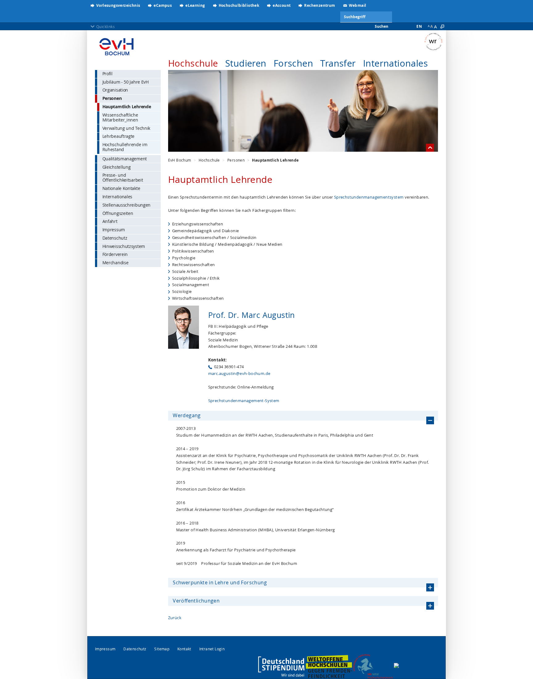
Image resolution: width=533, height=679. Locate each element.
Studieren (245, 63)
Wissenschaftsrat (435, 41)
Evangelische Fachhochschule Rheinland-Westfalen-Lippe (116, 44)
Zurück (174, 617)
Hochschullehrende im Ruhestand (124, 147)
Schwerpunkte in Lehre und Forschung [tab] (220, 582)
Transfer (338, 63)
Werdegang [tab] (187, 415)
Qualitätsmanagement (124, 159)
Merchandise (115, 262)
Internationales (395, 63)
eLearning (195, 5)
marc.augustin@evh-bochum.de (239, 373)
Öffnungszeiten (117, 213)
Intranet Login (212, 649)
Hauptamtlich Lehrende (126, 106)
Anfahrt (110, 221)
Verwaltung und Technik (126, 128)
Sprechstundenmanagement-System (243, 400)
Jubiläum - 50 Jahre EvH (125, 82)
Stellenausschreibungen (126, 205)
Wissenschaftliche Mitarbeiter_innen (120, 117)
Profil (107, 73)
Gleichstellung (116, 167)
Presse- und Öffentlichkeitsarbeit (122, 177)
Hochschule (193, 63)
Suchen (381, 26)
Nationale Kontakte (121, 188)
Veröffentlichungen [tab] (196, 601)
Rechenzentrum (319, 5)
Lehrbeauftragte (118, 136)
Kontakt (184, 649)
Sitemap (161, 649)
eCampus (163, 5)
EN (419, 26)
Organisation (115, 90)
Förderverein (115, 254)
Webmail (357, 5)
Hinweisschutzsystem (123, 246)
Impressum (113, 230)
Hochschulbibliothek (239, 5)
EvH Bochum (179, 160)
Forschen (293, 63)
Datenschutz (114, 238)
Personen (112, 98)
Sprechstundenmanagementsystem (368, 197)
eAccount (282, 5)
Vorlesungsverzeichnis (118, 5)
